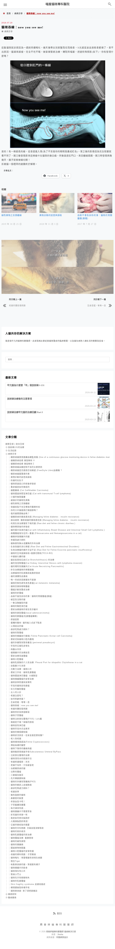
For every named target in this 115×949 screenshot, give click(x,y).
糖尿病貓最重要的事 (20, 474)
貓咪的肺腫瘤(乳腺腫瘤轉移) (24, 616)
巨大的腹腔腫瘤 (18, 689)
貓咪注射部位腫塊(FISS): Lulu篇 (26, 719)
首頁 (9, 13)
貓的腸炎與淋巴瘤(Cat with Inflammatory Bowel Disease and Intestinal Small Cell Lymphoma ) (58, 530)
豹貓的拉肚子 (17, 480)
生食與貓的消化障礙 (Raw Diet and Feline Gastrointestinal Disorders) (45, 546)
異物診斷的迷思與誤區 (50, 215)
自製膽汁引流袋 (18, 666)
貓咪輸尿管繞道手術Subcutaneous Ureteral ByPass (36, 752)
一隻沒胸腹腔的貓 (19, 603)
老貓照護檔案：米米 (20, 762)
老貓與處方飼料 (18, 540)
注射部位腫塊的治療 (20, 755)
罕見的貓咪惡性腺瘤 (20, 686)
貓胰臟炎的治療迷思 (20, 652)
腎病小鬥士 (16, 874)
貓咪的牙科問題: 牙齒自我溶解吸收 (27, 828)
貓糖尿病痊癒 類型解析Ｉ (23, 464)
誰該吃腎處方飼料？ (20, 629)
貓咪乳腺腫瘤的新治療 (21, 834)
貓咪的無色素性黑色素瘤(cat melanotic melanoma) (35, 583)
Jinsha (60, 934)
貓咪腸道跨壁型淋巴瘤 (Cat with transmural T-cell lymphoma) (41, 493)
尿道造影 (15, 619)
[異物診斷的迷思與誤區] (56, 203)
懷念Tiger (15, 861)
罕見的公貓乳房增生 (20, 646)
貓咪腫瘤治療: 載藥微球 (22, 838)
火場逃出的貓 (17, 626)
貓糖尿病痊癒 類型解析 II (23, 460)
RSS (59, 913)
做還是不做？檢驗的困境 (22, 722)
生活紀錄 (12, 450)
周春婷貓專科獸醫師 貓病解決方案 (61, 931)
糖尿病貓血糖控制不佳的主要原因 (26, 467)
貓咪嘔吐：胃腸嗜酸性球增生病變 (26, 858)
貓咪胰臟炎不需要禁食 (21, 811)
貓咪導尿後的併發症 (20, 527)
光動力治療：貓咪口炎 (21, 669)
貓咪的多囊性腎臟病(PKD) (23, 781)
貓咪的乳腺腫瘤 (18, 881)
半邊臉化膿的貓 (18, 556)
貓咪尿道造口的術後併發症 (23, 484)
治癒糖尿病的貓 (18, 768)
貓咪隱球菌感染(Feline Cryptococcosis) (30, 742)
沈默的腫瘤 (16, 772)
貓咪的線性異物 (18, 841)
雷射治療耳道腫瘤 (19, 656)
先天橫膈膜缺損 (18, 778)
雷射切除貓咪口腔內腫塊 (22, 639)
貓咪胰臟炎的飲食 (19, 868)
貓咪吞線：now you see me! (24, 705)
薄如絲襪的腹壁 (18, 745)
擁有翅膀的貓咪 (18, 795)
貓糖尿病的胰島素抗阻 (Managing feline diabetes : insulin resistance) (45, 517)
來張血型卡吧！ (18, 801)
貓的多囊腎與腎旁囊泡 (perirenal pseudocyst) (33, 642)
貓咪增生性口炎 (18, 871)
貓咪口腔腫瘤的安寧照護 (22, 851)
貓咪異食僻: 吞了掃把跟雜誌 (24, 891)
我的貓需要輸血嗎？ (20, 513)
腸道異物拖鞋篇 (18, 848)
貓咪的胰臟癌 (17, 844)
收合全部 (20, 444)
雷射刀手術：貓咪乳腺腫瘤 (23, 672)
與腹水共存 (16, 649)
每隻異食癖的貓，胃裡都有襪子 (25, 864)
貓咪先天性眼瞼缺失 (20, 877)
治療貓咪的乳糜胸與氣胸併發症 (25, 573)
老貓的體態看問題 (17, 305)
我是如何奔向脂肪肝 (20, 818)
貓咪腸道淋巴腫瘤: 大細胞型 (24, 675)
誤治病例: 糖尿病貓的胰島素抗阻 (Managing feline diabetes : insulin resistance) (50, 520)
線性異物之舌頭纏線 (11, 215)
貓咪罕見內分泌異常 (20, 729)
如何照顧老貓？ (18, 699)
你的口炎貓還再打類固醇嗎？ (24, 510)
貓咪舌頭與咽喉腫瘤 (20, 586)
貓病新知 (12, 894)
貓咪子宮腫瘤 (17, 715)
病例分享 (18, 13)
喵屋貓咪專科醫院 (57, 4)
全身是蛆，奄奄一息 (96, 305)
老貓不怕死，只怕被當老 (22, 765)
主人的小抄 (16, 692)
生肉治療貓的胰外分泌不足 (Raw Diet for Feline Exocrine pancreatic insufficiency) (51, 550)
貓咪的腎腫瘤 (17, 632)
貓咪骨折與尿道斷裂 (20, 712)
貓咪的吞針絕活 (18, 831)
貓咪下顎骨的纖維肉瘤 (21, 748)
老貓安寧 (15, 791)
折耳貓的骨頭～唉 (19, 815)
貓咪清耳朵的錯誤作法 (21, 758)
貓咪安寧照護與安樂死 (21, 682)
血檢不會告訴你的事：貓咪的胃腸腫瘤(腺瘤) (31, 596)
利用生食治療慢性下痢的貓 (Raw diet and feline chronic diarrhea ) (43, 523)
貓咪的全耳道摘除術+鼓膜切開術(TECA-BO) (32, 553)
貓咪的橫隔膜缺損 (19, 732)
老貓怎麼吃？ (17, 695)
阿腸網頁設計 (62, 937)
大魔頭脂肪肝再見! (19, 821)
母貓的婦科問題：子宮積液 (23, 854)
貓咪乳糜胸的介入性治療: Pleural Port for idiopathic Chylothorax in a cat (46, 662)
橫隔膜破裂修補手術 (20, 887)
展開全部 (9, 444)
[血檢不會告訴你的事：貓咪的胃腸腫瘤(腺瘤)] (94, 203)
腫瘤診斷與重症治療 (20, 589)
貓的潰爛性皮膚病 (19, 576)
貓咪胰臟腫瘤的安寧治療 (22, 679)
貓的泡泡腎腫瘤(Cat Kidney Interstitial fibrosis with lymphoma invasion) (46, 563)
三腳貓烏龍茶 (17, 775)
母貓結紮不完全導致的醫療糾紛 (25, 507)
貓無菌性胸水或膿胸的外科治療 (25, 543)
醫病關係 (12, 897)
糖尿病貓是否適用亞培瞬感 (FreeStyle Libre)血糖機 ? (36, 470)
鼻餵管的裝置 (17, 798)
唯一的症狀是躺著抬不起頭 (23, 580)
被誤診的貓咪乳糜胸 (20, 500)
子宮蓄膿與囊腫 (18, 805)
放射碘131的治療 (16, 447)
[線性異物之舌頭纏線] (18, 203)
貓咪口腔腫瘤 (17, 659)
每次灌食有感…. (18, 808)
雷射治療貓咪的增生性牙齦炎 (24, 609)
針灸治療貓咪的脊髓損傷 (22, 570)
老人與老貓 (16, 738)
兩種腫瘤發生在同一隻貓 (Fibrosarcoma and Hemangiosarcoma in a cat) (46, 533)
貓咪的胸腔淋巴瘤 (19, 606)
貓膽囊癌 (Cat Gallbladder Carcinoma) (29, 490)
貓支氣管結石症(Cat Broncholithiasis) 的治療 (32, 560)
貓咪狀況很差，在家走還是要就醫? (27, 735)
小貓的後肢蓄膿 (18, 497)
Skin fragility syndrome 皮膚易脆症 (28, 884)
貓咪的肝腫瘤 (17, 593)
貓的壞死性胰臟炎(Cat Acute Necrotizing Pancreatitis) (37, 566)
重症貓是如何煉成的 (20, 487)
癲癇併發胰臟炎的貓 (20, 536)
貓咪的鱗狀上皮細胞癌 (21, 785)
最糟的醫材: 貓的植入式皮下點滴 (26, 623)
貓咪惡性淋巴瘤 (18, 725)
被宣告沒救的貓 (18, 599)
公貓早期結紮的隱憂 (20, 825)
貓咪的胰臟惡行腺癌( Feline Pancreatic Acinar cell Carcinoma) (41, 636)
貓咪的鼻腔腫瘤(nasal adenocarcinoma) (30, 613)
